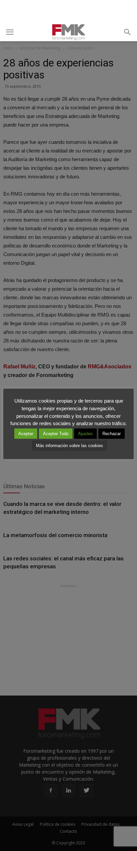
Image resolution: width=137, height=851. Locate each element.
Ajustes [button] (85, 433)
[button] (127, 32)
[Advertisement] (68, 11)
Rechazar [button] (111, 433)
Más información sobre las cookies (69, 445)
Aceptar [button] (25, 433)
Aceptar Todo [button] (55, 433)
